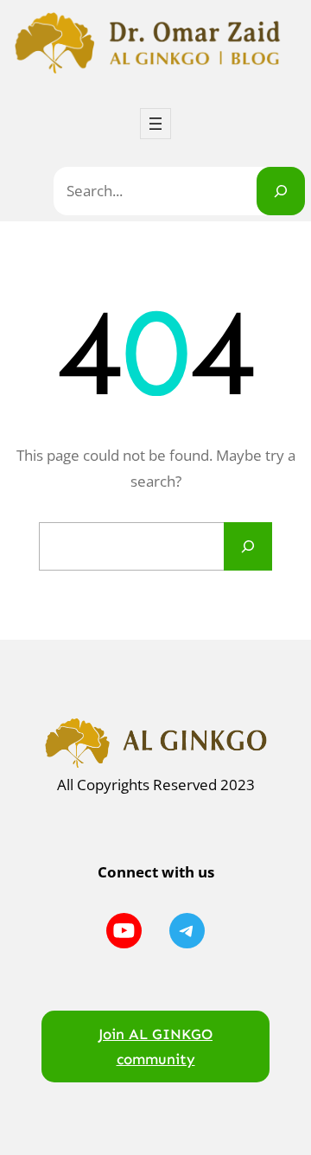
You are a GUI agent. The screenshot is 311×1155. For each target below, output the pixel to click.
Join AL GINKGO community (155, 1046)
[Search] (281, 191)
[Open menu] (155, 123)
